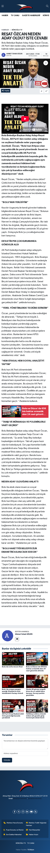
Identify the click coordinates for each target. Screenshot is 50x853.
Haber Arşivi (33, 834)
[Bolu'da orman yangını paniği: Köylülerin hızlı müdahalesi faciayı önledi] (13, 681)
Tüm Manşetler (34, 830)
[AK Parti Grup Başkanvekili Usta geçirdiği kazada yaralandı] (13, 706)
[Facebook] (15, 812)
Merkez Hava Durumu (15, 823)
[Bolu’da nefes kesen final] (13, 659)
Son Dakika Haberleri (14, 834)
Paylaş (7, 90)
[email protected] (20, 798)
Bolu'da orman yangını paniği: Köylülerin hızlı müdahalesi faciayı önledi (12, 691)
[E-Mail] (17, 639)
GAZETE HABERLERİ (31, 15)
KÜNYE (46, 15)
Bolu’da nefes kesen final (12, 667)
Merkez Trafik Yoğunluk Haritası (36, 824)
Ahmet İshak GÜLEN (23, 634)
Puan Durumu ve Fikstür (15, 830)
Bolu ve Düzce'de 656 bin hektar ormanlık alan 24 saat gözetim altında (36, 669)
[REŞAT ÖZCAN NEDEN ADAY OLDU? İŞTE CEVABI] (25, 73)
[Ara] (47, 6)
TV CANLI (15, 15)
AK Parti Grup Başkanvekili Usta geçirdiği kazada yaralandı (13, 716)
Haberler (5, 30)
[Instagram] (23, 812)
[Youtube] (31, 812)
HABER (5, 15)
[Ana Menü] (3, 6)
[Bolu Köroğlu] (24, 6)
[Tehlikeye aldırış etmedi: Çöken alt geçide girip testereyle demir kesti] (37, 706)
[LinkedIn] (27, 812)
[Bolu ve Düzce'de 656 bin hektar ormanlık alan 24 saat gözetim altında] (37, 659)
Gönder (7, 760)
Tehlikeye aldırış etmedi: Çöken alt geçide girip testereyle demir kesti (36, 716)
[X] (19, 812)
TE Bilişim (30, 850)
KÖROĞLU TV (17, 30)
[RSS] (35, 812)
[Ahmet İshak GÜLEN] (7, 636)
